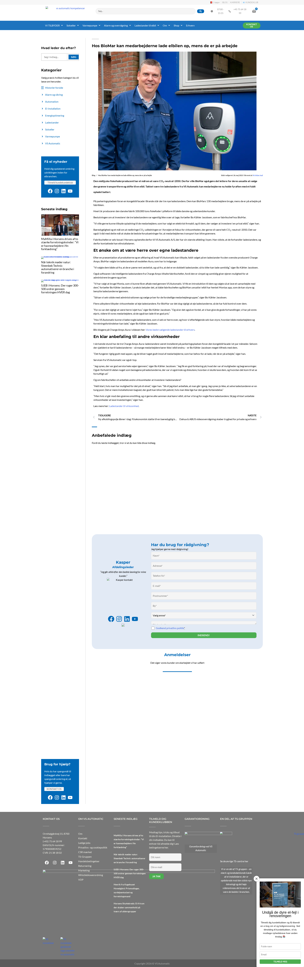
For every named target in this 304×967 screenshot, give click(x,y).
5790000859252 (52, 848)
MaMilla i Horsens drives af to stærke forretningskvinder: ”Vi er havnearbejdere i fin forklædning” (60, 244)
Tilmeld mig (280, 961)
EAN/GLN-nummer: (54, 845)
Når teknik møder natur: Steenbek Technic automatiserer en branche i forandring (57, 267)
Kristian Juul (258, 175)
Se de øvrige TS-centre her (234, 861)
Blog (93, 175)
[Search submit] (200, 11)
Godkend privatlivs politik (170, 628)
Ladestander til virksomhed (124, 405)
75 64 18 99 (55, 841)
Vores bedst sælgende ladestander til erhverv (170, 329)
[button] (54, 25)
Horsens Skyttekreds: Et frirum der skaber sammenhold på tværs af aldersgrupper (129, 907)
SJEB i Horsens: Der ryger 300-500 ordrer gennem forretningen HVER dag (60, 289)
